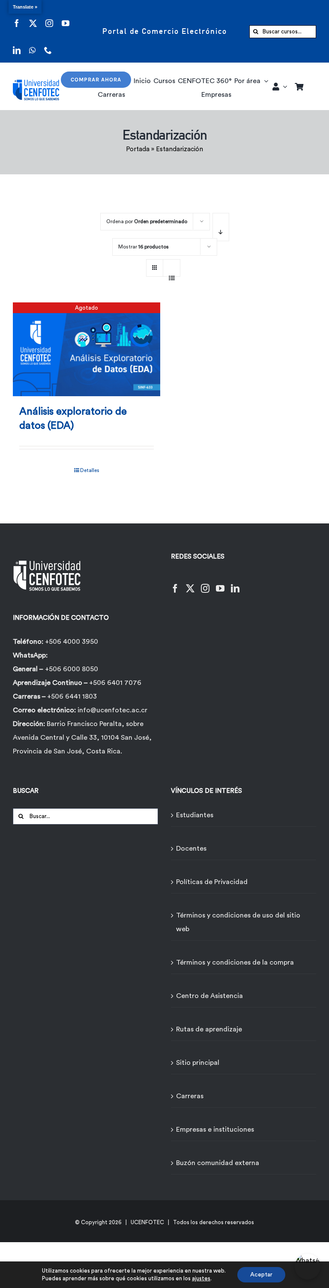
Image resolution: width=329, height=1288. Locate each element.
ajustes (201, 1278)
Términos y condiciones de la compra (235, 962)
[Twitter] (190, 583)
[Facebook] (175, 583)
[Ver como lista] (171, 273)
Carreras (189, 1096)
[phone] (48, 45)
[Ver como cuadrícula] (155, 265)
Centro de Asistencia (209, 995)
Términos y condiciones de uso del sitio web (238, 922)
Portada (138, 149)
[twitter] (33, 18)
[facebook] (17, 18)
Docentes (191, 848)
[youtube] (65, 18)
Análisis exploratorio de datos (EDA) (73, 418)
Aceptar (261, 1275)
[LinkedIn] (235, 583)
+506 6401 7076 (115, 682)
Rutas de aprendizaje (209, 1029)
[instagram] (49, 18)
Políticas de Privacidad (212, 882)
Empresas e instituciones (215, 1129)
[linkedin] (17, 45)
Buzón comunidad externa (217, 1162)
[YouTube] (220, 583)
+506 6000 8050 (71, 669)
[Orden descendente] (220, 227)
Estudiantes (194, 815)
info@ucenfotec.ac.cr (112, 710)
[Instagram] (205, 583)
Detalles (89, 470)
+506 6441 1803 (72, 696)
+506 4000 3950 (71, 641)
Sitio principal (197, 1062)
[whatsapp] (32, 45)
